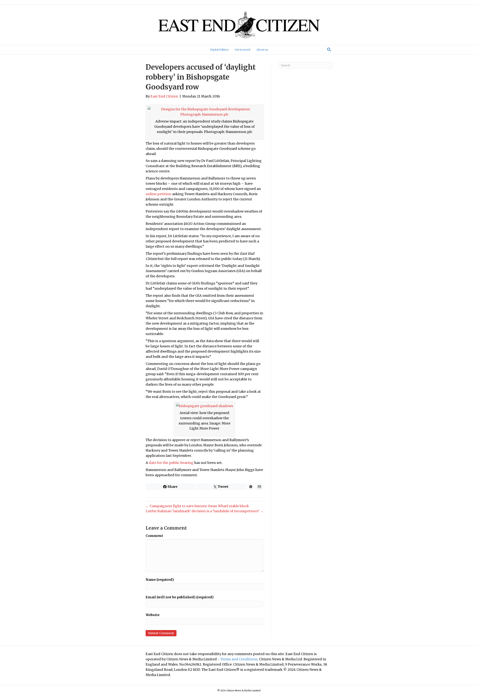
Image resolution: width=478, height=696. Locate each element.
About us (262, 49)
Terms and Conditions (239, 659)
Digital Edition (219, 49)
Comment (154, 536)
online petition (158, 194)
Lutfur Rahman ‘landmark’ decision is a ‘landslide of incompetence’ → (204, 511)
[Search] (329, 49)
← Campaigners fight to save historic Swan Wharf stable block (197, 506)
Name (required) (160, 579)
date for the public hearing (171, 463)
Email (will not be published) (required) (180, 597)
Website (152, 615)
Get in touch (242, 49)
